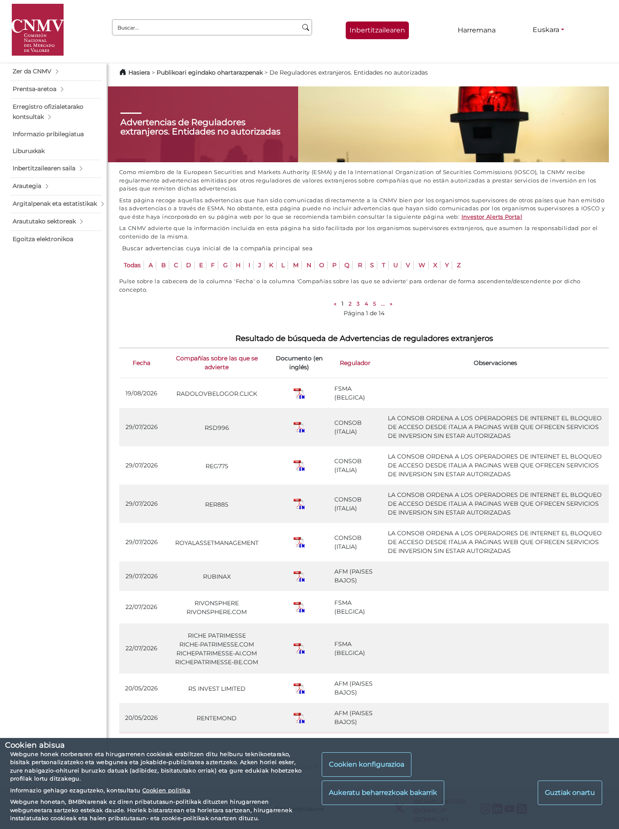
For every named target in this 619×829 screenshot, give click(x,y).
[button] (55, 71)
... (383, 303)
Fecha (141, 363)
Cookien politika (166, 790)
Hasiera (139, 72)
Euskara (546, 30)
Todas (132, 265)
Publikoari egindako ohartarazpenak (210, 72)
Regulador (355, 363)
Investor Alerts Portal (492, 216)
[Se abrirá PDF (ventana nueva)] (298, 393)
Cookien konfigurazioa (366, 764)
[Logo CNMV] (37, 29)
